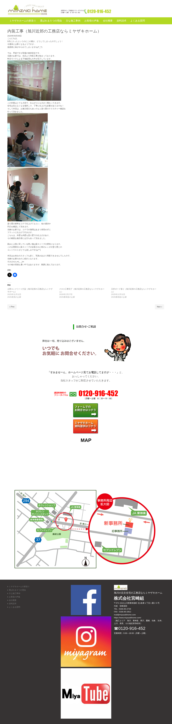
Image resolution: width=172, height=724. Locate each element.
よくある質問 (14, 607)
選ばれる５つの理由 (17, 590)
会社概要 (12, 600)
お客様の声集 (14, 597)
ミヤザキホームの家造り (19, 587)
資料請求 (12, 604)
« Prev (12, 307)
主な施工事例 (14, 593)
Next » (159, 307)
